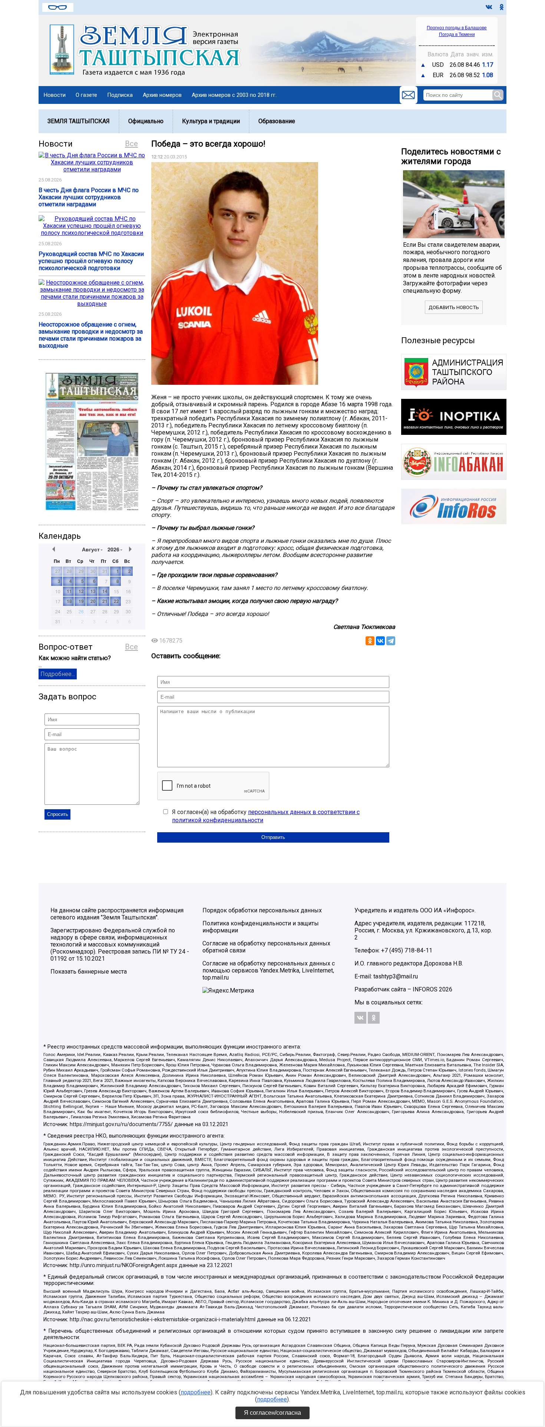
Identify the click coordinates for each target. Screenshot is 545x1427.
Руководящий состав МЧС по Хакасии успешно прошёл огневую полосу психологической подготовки (91, 261)
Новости (55, 95)
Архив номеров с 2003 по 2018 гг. (234, 95)
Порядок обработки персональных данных (262, 910)
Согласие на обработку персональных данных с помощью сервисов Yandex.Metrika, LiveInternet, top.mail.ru (268, 970)
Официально (146, 121)
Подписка (120, 95)
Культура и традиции (211, 121)
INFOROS (425, 989)
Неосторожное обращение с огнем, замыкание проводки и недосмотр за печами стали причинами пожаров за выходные (91, 335)
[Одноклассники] (370, 640)
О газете (86, 95)
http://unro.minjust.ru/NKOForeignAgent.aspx (123, 1265)
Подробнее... (57, 674)
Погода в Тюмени (457, 34)
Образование (276, 121)
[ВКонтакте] (380, 640)
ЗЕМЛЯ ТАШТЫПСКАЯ (78, 121)
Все (131, 143)
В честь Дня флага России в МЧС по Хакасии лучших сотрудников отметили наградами (89, 197)
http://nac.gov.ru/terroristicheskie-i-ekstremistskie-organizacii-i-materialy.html (162, 1319)
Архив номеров (162, 95)
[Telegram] (390, 640)
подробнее (196, 1392)
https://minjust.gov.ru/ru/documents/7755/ (121, 1124)
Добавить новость (454, 307)
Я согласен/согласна (272, 1413)
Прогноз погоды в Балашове (457, 27)
